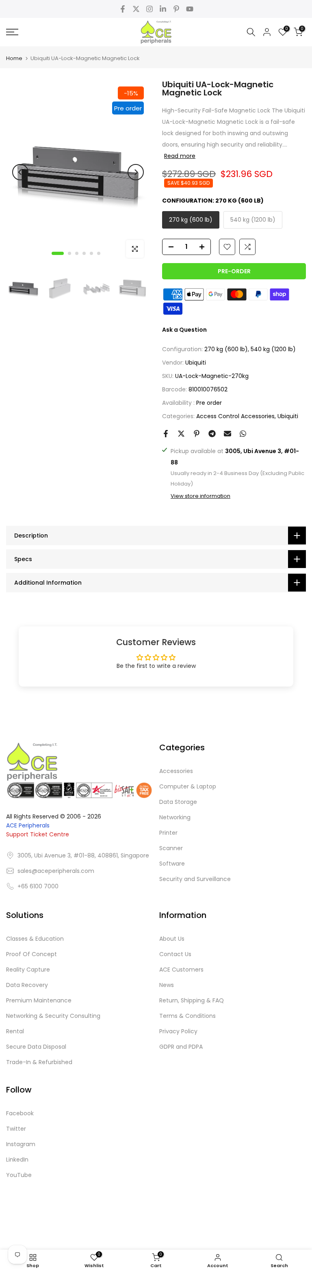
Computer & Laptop (187, 786)
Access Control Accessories (235, 416)
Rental (15, 1031)
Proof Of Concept (31, 954)
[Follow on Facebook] (122, 9)
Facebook (20, 1113)
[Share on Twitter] (181, 433)
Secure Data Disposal (36, 1047)
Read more (179, 156)
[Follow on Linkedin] (163, 9)
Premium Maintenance (39, 1000)
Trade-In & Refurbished (39, 1062)
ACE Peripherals (28, 825)
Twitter (16, 1129)
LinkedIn (17, 1159)
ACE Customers (181, 969)
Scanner (171, 848)
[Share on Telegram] (212, 433)
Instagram (20, 1144)
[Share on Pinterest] (196, 433)
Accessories (176, 771)
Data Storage (178, 802)
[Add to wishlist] (227, 247)
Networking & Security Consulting (53, 1016)
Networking (175, 817)
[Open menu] (52, 32)
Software (172, 864)
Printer (168, 833)
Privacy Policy (178, 1031)
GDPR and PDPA (181, 1047)
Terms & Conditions (187, 1016)
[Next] (136, 172)
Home (14, 58)
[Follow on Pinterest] (176, 9)
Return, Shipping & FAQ (191, 1000)
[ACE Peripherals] (156, 32)
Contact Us (175, 954)
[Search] (251, 32)
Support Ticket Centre (37, 834)
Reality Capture (28, 969)
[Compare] (247, 247)
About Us (171, 939)
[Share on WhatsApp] (243, 433)
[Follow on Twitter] (136, 9)
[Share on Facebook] (165, 433)
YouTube (19, 1175)
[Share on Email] (227, 433)
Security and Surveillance (195, 879)
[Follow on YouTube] (189, 9)
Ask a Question (184, 330)
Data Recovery (27, 985)
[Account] (267, 32)
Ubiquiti (195, 362)
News (166, 985)
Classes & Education (35, 939)
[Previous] (20, 172)
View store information (200, 496)
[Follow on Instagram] (149, 9)
